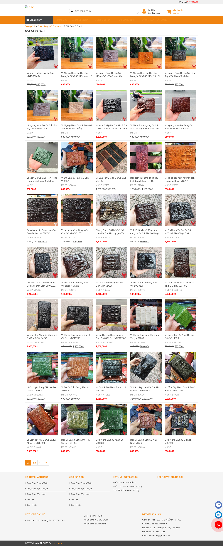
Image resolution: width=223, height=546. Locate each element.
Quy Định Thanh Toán (37, 483)
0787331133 (193, 2)
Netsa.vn (57, 543)
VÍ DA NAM (56, 26)
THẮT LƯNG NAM (126, 20)
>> (46, 463)
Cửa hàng (43, 26)
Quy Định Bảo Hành (36, 494)
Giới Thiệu (32, 505)
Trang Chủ (62, 20)
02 (34, 463)
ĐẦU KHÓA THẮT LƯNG (155, 20)
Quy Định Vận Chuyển (37, 488)
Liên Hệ (30, 499)
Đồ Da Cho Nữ (102, 20)
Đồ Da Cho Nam (80, 20)
